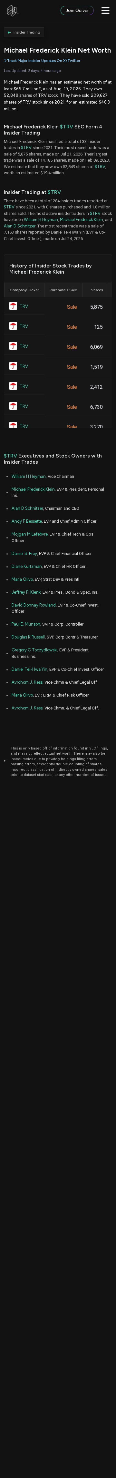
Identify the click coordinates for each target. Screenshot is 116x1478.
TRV (24, 306)
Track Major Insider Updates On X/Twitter (43, 60)
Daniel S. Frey (24, 553)
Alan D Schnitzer (19, 226)
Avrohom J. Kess (27, 682)
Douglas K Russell (28, 637)
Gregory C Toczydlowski (34, 650)
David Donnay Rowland (34, 605)
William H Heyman (41, 219)
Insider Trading (27, 32)
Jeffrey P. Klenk (26, 592)
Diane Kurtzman (27, 566)
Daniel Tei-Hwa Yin (29, 669)
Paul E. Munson (26, 624)
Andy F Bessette (27, 521)
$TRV (66, 127)
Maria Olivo (22, 579)
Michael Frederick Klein (81, 219)
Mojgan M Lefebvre (30, 534)
